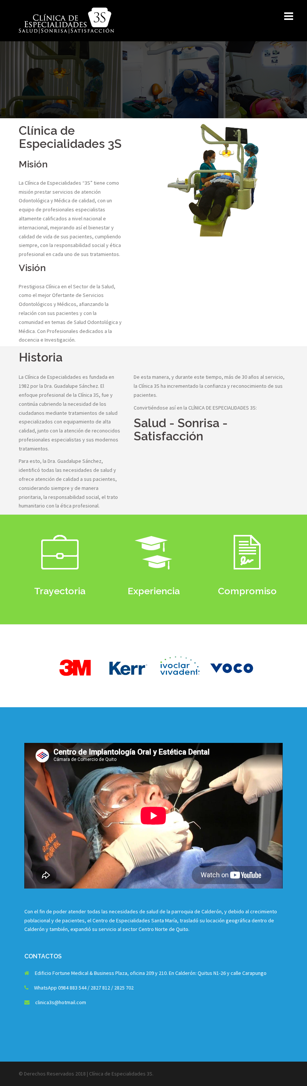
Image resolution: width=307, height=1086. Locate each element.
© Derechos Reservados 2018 (52, 1073)
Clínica (96, 1073)
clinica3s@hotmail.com (60, 1002)
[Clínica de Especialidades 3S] (66, 20)
